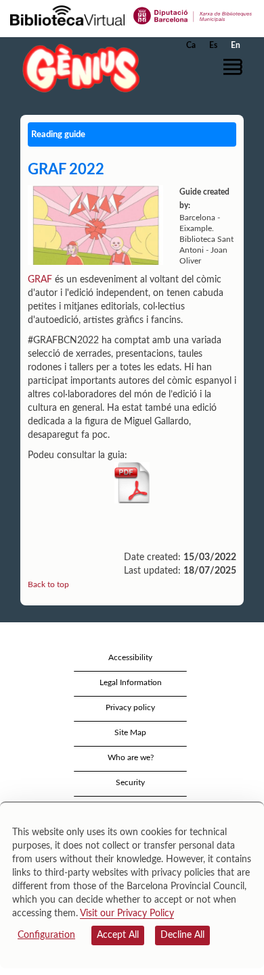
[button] (235, 67)
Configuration (46, 935)
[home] (78, 68)
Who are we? (131, 757)
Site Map (130, 732)
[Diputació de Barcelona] (193, 14)
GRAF (40, 279)
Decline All (182, 935)
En (235, 45)
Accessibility (130, 657)
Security (130, 782)
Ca (191, 45)
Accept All (118, 935)
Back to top (48, 584)
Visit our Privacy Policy (127, 913)
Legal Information (131, 682)
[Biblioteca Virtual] (67, 14)
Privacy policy (130, 707)
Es (213, 45)
